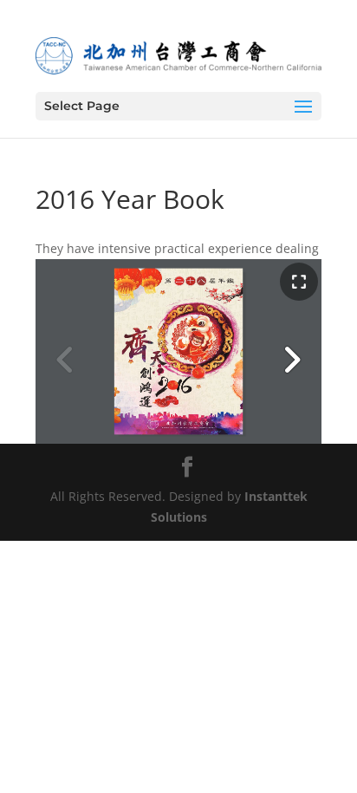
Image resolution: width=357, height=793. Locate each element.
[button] (292, 360)
